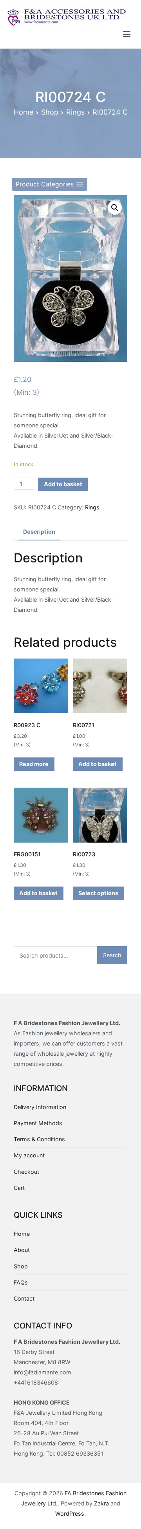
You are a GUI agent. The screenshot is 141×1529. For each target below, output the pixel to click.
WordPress (69, 1513)
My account (29, 1155)
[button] (49, 184)
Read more (34, 764)
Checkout (26, 1171)
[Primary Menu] (126, 34)
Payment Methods (38, 1123)
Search (112, 955)
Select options (98, 893)
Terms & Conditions (39, 1139)
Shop (49, 112)
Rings (75, 112)
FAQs (21, 1282)
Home (23, 112)
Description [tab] (39, 531)
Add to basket (63, 484)
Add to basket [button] (97, 764)
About (22, 1249)
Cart (19, 1187)
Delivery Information (40, 1107)
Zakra (101, 1503)
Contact (24, 1298)
